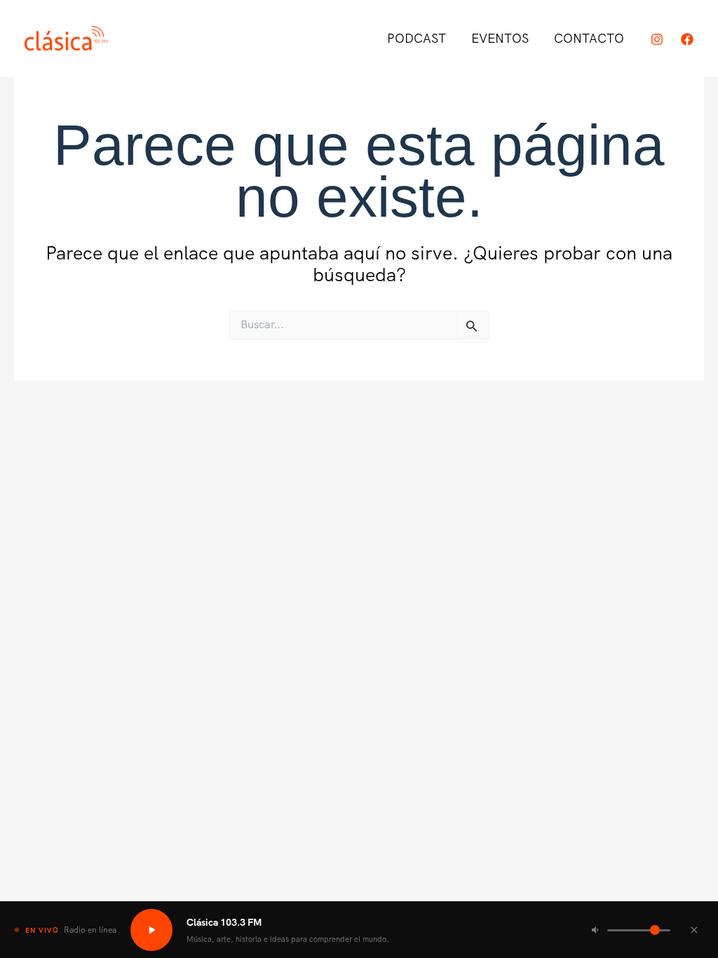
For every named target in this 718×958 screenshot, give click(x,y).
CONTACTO (589, 38)
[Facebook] (687, 39)
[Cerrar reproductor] (694, 930)
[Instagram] (657, 39)
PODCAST (416, 38)
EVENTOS (500, 38)
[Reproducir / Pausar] (151, 930)
